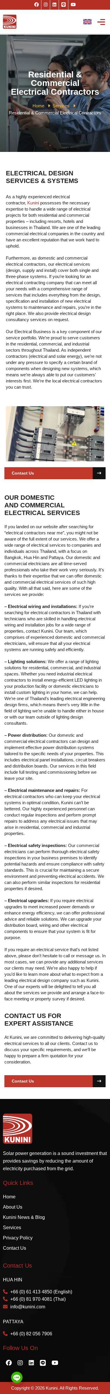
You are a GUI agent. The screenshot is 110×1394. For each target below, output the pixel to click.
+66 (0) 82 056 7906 (31, 1333)
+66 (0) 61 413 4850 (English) (41, 1291)
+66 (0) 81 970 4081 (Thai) (38, 1299)
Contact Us (23, 473)
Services (12, 1227)
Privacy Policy (18, 1237)
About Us (12, 1207)
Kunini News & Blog (24, 1217)
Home (9, 1196)
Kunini (33, 202)
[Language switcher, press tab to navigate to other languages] (87, 22)
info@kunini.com (27, 1306)
